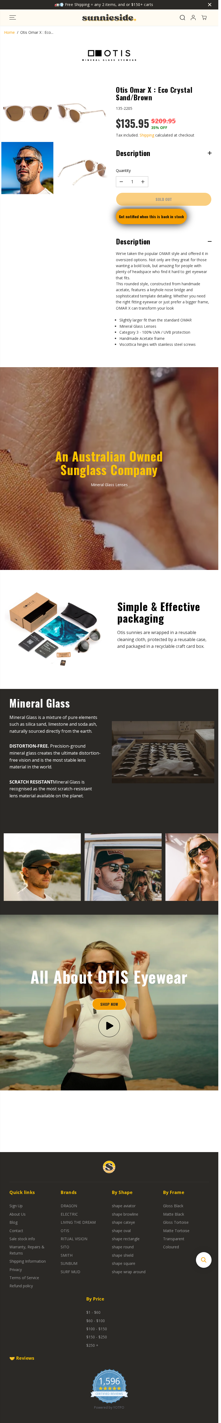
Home (9, 32)
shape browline (125, 1214)
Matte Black (173, 1214)
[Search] (182, 17)
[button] (12, 17)
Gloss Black (173, 1205)
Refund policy (21, 1285)
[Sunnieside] (109, 17)
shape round (123, 1246)
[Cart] (204, 17)
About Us (17, 1214)
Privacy (15, 1269)
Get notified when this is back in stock (151, 216)
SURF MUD (70, 1271)
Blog (13, 1222)
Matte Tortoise (176, 1230)
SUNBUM (69, 1263)
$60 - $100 (95, 1320)
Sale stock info (22, 1238)
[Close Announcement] (209, 4)
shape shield (122, 1255)
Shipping (147, 135)
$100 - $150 (96, 1328)
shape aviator (124, 1205)
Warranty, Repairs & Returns (26, 1249)
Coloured (171, 1246)
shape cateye (123, 1222)
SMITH (66, 1255)
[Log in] (193, 17)
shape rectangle (126, 1238)
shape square (123, 1263)
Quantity (123, 170)
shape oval (121, 1230)
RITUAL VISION (74, 1238)
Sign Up (16, 1205)
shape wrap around (129, 1271)
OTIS (65, 1230)
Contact (16, 1230)
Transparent (173, 1238)
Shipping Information (27, 1261)
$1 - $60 (93, 1312)
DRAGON (69, 1205)
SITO (65, 1246)
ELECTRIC (69, 1214)
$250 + (92, 1345)
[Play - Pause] (109, 1026)
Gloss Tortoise (176, 1222)
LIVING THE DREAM (78, 1222)
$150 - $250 (96, 1336)
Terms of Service (24, 1277)
